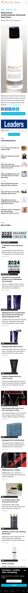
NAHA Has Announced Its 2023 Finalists (10, 157)
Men (15, 9)
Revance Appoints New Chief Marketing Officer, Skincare (9, 184)
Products (9, 9)
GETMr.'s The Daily (8, 563)
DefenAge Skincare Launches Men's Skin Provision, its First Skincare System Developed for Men (13, 314)
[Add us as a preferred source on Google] (17, 109)
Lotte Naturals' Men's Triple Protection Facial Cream (11, 501)
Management (4, 145)
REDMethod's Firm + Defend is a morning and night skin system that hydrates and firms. (13, 474)
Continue (14, 585)
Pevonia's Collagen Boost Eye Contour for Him (11, 377)
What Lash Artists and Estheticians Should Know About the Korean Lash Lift (10, 166)
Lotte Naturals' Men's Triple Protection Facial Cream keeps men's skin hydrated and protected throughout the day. (13, 506)
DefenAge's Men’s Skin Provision (12, 346)
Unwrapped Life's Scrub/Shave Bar (13, 440)
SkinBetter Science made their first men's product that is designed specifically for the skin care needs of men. (14, 538)
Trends (2, 162)
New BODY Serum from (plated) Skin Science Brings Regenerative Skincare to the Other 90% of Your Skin (10, 211)
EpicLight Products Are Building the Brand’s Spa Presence (10, 192)
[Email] (2, 109)
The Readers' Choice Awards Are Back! (12, 246)
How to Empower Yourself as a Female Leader (10, 148)
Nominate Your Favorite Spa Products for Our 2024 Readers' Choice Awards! (12, 279)
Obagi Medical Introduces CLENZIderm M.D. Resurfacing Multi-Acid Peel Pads (10, 201)
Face (2, 189)
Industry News (4, 181)
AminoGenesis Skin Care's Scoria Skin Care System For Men (12, 409)
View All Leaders (14, 134)
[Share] (6, 109)
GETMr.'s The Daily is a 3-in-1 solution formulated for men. (14, 567)
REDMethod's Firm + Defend (11, 470)
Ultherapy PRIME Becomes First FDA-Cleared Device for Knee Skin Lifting (10, 175)
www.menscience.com (14, 105)
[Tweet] (13, 109)
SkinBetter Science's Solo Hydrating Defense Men (14, 532)
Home (2, 9)
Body (2, 207)
